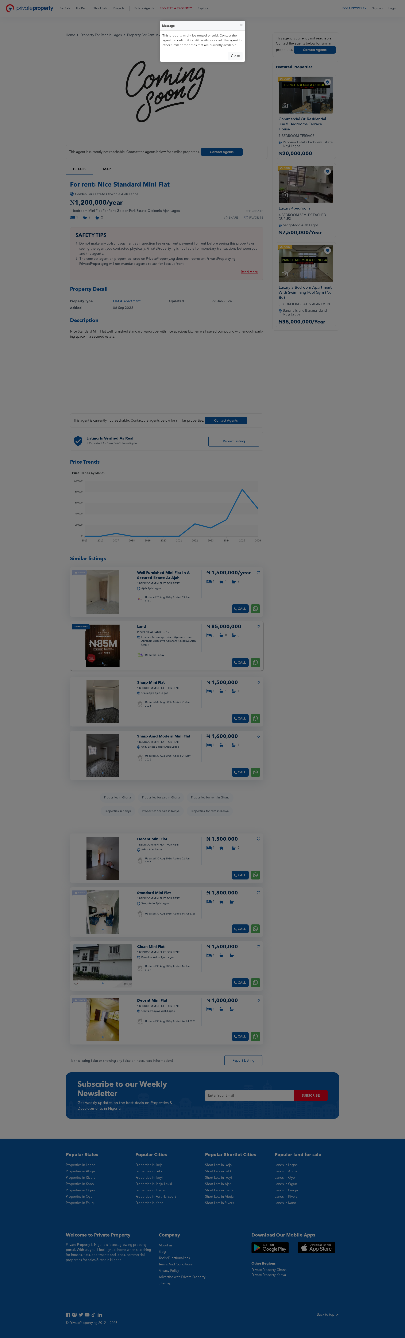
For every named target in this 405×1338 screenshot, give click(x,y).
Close (235, 56)
